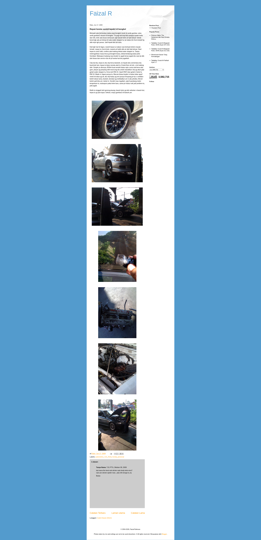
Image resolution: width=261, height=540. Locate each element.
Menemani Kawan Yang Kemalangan (159, 55)
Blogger (164, 534)
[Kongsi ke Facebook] (121, 454)
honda (114, 457)
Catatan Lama (138, 513)
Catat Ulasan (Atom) (104, 518)
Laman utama (118, 513)
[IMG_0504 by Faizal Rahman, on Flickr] (117, 281)
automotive (99, 457)
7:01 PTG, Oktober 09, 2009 (116, 467)
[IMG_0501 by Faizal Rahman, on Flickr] (117, 138)
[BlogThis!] (117, 454)
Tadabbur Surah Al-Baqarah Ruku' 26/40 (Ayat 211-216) (160, 49)
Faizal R (101, 13)
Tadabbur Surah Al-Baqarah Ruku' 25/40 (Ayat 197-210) (160, 44)
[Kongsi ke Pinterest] (123, 454)
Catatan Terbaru (98, 513)
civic (105, 457)
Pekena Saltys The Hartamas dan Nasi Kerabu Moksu (160, 37)
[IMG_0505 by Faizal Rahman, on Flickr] (117, 337)
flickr (110, 457)
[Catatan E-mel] (110, 453)
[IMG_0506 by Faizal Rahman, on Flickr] (117, 394)
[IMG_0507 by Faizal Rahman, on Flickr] (117, 450)
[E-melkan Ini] (115, 454)
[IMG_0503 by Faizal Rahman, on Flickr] (117, 225)
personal (121, 457)
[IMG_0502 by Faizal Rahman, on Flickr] (117, 182)
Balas (98, 476)
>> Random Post (155, 28)
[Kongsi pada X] (119, 454)
